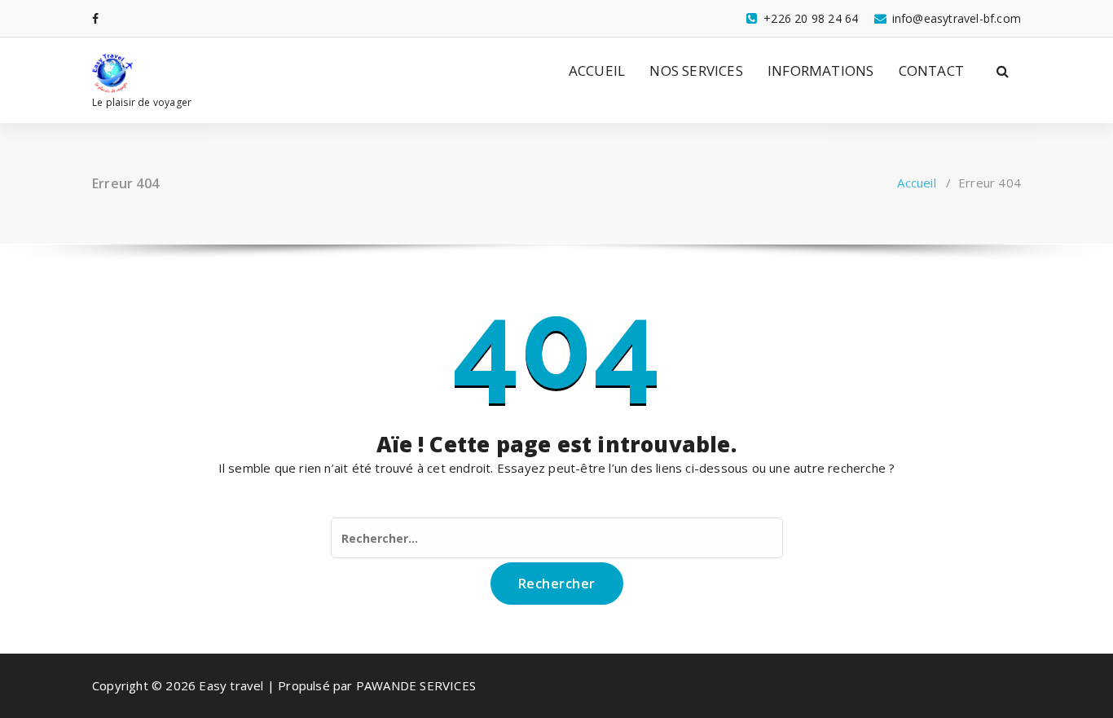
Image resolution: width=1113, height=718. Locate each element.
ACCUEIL (597, 70)
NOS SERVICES (695, 70)
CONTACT (931, 70)
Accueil (916, 182)
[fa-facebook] (95, 18)
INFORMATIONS (820, 70)
